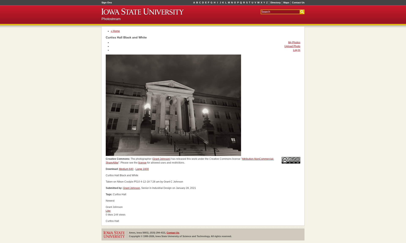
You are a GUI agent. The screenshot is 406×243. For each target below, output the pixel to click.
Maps (286, 2)
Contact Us (298, 2)
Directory (275, 2)
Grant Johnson (161, 158)
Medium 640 (126, 169)
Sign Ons (107, 2)
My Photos (294, 42)
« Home (115, 31)
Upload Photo (292, 46)
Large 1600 (142, 169)
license (142, 162)
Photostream (111, 19)
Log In (296, 50)
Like (108, 210)
